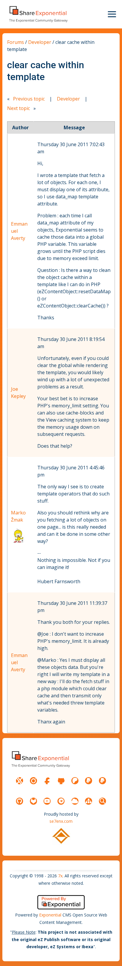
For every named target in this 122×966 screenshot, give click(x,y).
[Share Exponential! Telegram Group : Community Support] (61, 801)
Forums (15, 42)
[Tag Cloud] (74, 801)
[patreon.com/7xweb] (74, 780)
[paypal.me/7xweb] (88, 780)
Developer (39, 42)
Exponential (50, 915)
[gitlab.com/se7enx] (33, 801)
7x (60, 876)
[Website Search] (102, 801)
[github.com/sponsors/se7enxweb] (61, 780)
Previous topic (29, 98)
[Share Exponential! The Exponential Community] (38, 14)
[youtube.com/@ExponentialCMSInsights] (47, 801)
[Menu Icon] (112, 14)
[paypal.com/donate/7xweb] (102, 780)
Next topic (18, 108)
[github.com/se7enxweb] (19, 801)
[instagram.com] (33, 780)
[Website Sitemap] (88, 801)
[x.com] (19, 780)
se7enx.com (61, 821)
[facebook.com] (47, 780)
